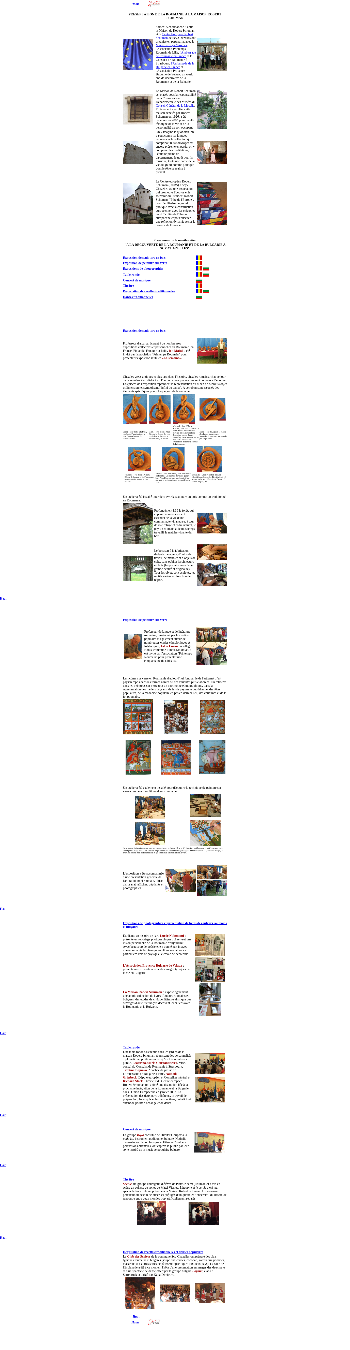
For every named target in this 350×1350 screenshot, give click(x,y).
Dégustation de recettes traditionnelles (149, 291)
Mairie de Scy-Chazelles (171, 45)
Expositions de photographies (143, 268)
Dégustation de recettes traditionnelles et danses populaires (163, 1252)
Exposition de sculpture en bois (144, 257)
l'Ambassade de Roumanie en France (176, 54)
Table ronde (131, 274)
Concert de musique (136, 280)
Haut (3, 598)
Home (135, 3)
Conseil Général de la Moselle (175, 105)
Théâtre (128, 285)
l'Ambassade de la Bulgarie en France (175, 65)
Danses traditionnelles (138, 297)
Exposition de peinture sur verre (145, 263)
